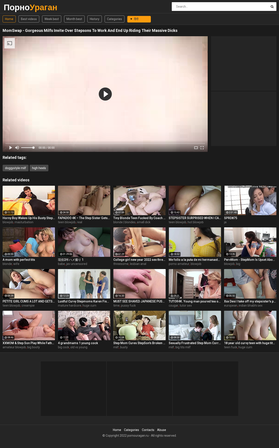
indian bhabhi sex (250, 305)
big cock (63, 347)
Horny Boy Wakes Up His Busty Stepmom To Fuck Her (29, 218)
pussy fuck (128, 305)
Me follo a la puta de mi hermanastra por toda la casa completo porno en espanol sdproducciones (195, 259)
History (94, 19)
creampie (28, 305)
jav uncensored (76, 264)
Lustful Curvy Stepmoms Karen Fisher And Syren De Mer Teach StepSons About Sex (84, 301)
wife (16, 264)
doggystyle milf (15, 168)
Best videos (29, 19)
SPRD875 (230, 218)
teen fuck (230, 347)
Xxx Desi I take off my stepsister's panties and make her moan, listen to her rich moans (250, 301)
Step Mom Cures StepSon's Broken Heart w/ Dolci (139, 343)
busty (124, 347)
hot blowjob (196, 222)
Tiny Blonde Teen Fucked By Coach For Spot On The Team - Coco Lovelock (139, 218)
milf (116, 347)
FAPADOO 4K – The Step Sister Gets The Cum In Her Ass (84, 218)
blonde (7, 264)
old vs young (78, 347)
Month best (74, 19)
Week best (51, 19)
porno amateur (179, 264)
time (116, 305)
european (230, 305)
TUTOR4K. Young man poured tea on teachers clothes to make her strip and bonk (195, 301)
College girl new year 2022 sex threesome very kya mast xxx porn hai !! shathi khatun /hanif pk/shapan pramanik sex (139, 259)
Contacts (148, 430)
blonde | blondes (124, 222)
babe (61, 264)
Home (9, 19)
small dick (143, 222)
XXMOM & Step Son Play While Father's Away (29, 343)
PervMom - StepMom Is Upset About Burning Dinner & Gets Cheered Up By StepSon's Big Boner (250, 259)
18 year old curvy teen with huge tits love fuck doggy (250, 343)
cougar (173, 305)
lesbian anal (138, 264)
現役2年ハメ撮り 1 (70, 259)
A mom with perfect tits (19, 259)
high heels (39, 168)
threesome (121, 264)
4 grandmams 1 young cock (78, 343)
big (238, 264)
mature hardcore (69, 305)
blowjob (8, 222)
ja (225, 222)
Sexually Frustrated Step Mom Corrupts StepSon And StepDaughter (195, 343)
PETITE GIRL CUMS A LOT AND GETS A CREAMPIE (29, 301)
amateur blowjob (14, 347)
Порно (15, 7)
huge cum (89, 305)
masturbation (24, 222)
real (79, 222)
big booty (33, 347)
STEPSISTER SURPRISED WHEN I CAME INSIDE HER (195, 218)
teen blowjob (67, 222)
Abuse (161, 430)
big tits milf (183, 347)
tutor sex (186, 305)
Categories (114, 19)
